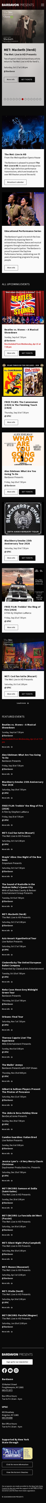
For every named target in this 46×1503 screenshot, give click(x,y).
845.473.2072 (7, 1390)
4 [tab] (14, 99)
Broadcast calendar (15, 182)
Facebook (4, 1370)
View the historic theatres (17, 1472)
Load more (21, 703)
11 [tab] (34, 99)
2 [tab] (8, 99)
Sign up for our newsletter (17, 1362)
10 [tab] (31, 99)
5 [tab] (17, 99)
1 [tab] (5, 99)
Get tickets (26, 79)
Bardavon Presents (18, 5)
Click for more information (17, 1464)
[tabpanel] (23, 58)
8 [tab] (25, 99)
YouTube (10, 1370)
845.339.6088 (7, 1418)
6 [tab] (20, 99)
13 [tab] (40, 99)
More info (11, 79)
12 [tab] (37, 99)
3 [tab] (11, 99)
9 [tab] (28, 99)
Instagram (16, 1370)
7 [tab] (23, 99)
